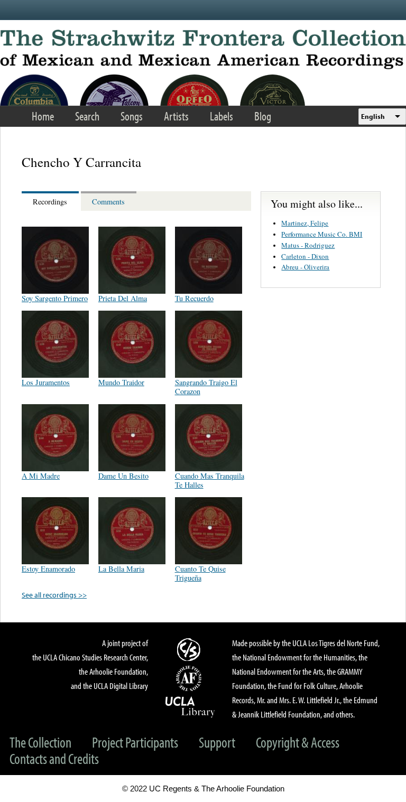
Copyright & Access (297, 742)
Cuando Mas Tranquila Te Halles (209, 480)
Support (217, 742)
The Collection (40, 742)
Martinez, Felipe (304, 223)
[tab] (51, 201)
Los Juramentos (46, 382)
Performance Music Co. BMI (321, 234)
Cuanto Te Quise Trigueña (200, 573)
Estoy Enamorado (48, 569)
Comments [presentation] (108, 202)
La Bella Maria (121, 569)
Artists (176, 116)
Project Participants (135, 742)
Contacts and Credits (54, 758)
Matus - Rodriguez (308, 245)
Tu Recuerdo (194, 298)
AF (190, 678)
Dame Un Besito (123, 476)
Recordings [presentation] (50, 202)
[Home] (203, 49)
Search (87, 116)
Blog (262, 116)
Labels (221, 116)
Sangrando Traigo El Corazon (206, 386)
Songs (132, 116)
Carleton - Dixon (305, 256)
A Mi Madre (41, 476)
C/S (190, 649)
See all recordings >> (54, 595)
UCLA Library (190, 706)
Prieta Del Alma (122, 298)
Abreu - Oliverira (305, 267)
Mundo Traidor (121, 382)
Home (43, 116)
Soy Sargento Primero (55, 298)
